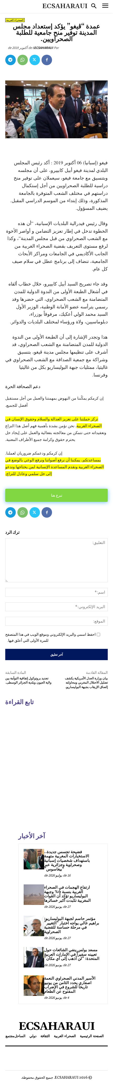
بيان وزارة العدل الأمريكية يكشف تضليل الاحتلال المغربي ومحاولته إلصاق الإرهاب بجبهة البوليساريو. (86, 682)
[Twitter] (34, 60)
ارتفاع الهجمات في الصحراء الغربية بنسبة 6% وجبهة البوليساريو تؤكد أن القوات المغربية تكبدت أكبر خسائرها (67, 894)
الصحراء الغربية (15, 20)
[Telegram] (10, 60)
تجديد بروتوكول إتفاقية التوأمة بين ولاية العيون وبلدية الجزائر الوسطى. (28, 680)
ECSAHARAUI (43, 47)
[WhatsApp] (22, 60)
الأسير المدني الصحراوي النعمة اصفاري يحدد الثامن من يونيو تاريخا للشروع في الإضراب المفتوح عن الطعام (69, 985)
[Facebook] (47, 60)
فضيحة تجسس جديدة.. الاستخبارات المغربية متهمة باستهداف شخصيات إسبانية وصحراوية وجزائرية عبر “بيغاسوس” (67, 860)
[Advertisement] (56, 768)
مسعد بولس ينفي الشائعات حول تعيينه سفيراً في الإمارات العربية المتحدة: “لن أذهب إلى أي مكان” (71, 954)
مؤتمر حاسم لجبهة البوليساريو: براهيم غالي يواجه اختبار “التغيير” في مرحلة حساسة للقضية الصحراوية (71, 925)
